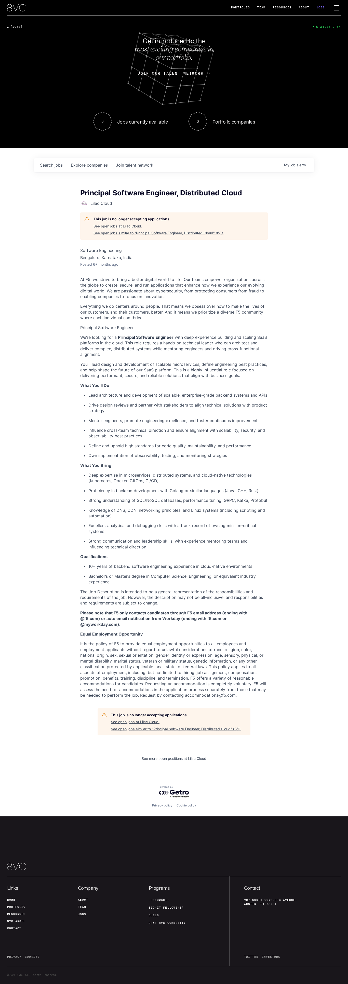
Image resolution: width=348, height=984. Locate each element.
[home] (16, 8)
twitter (251, 957)
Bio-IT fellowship (166, 907)
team (82, 907)
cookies (32, 957)
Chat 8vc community (167, 923)
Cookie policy (186, 805)
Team (261, 7)
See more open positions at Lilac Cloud (174, 758)
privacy (14, 957)
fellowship (159, 900)
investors (271, 957)
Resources (282, 7)
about (83, 899)
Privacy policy (162, 805)
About (304, 7)
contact (14, 928)
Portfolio (240, 7)
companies (89, 165)
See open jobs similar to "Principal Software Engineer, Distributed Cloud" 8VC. (158, 233)
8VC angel (16, 921)
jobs (51, 165)
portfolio (16, 907)
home (11, 899)
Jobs (320, 7)
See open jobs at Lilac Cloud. (117, 226)
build (154, 915)
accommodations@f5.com (210, 695)
